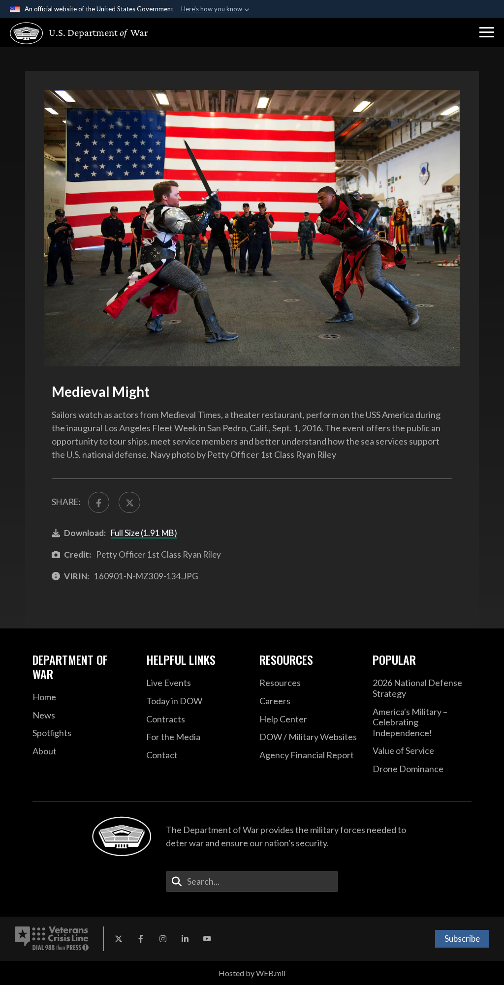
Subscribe (462, 938)
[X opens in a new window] (118, 938)
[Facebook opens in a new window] (140, 938)
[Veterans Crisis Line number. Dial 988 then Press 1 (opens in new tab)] (52, 938)
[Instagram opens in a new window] (163, 938)
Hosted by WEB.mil (252, 973)
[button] (486, 32)
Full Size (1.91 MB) (144, 533)
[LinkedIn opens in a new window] (185, 938)
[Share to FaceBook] (98, 502)
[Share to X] (129, 502)
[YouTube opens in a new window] (207, 938)
